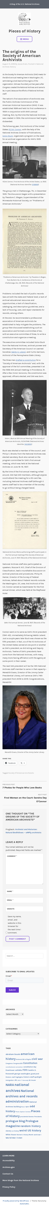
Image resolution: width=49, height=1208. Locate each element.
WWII (20, 1138)
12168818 (35, 184)
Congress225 (18, 1063)
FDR (24, 1070)
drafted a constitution (26, 360)
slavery (8, 1131)
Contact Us (8, 1174)
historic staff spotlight (32, 1077)
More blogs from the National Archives (21, 1180)
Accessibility (9, 1160)
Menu (26, 39)
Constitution (30, 1063)
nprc (27, 1107)
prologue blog (15, 1121)
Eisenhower (10, 1070)
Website (10, 909)
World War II (12, 1138)
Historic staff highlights (14, 1077)
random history (30, 1126)
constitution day (29, 1067)
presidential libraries (27, 1116)
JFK (15, 1080)
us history (15, 1131)
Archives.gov (9, 1167)
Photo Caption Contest (23, 1112)
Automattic (24, 1204)
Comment (12, 856)
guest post (35, 1074)
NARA (10, 1085)
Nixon (23, 1107)
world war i (37, 1135)
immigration (10, 1080)
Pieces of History (24, 31)
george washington (22, 1074)
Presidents (38, 1116)
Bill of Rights (26, 1059)
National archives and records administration (22, 1096)
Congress (9, 1063)
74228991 (28, 444)
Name (10, 891)
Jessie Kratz (22, 64)
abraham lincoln (13, 1054)
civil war (37, 1059)
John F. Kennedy (22, 1080)
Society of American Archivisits (21, 773)
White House (11, 1135)
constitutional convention (14, 1067)
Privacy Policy (9, 1187)
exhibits (18, 1070)
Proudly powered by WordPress (16, 1201)
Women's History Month (25, 1135)
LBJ (30, 1080)
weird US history (30, 1130)
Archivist (19, 1059)
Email (10, 900)
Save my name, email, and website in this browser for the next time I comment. (14, 924)
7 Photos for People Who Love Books (22, 786)
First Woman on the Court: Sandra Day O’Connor (25, 798)
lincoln (33, 1080)
